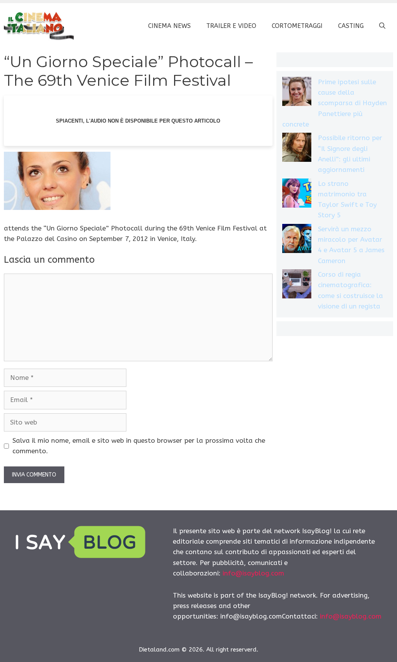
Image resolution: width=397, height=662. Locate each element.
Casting (351, 25)
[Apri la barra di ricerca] (382, 26)
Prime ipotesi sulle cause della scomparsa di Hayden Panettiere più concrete (334, 103)
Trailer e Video (231, 25)
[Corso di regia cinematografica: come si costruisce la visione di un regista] (296, 285)
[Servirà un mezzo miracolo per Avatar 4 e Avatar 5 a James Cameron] (296, 240)
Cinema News (169, 25)
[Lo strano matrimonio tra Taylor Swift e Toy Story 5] (296, 194)
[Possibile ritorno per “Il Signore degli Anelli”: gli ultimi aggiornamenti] (296, 149)
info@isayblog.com (253, 573)
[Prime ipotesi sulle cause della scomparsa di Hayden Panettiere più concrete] (296, 93)
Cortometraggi (297, 25)
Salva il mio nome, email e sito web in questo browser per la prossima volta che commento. (138, 446)
